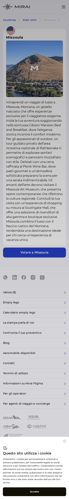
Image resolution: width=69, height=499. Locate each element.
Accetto (34, 491)
